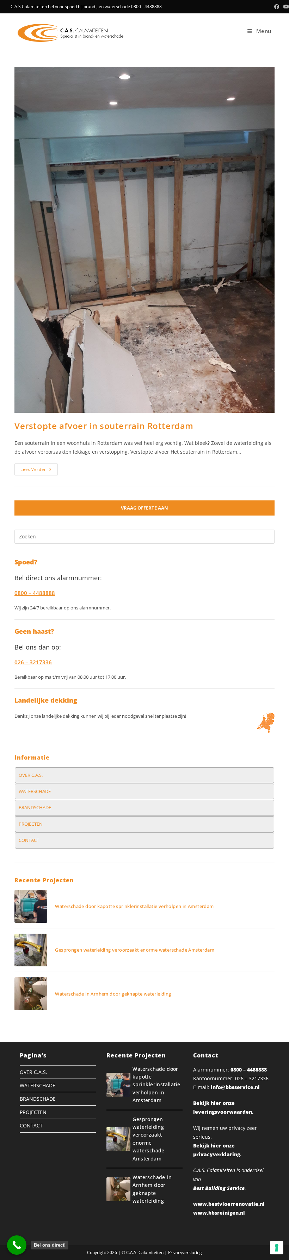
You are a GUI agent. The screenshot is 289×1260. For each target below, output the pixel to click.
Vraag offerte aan (144, 508)
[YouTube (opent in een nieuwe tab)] (285, 6)
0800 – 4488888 (248, 1069)
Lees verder (39, 470)
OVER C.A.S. (31, 775)
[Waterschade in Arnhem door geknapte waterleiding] (30, 993)
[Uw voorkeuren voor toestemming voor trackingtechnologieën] (276, 1247)
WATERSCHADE (35, 791)
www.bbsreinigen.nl (219, 1212)
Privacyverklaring (185, 1252)
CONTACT (29, 840)
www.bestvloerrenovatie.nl (229, 1204)
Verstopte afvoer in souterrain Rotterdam (103, 425)
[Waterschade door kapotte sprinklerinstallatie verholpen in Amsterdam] (30, 906)
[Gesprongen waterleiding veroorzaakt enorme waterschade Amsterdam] (30, 950)
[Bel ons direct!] (16, 1245)
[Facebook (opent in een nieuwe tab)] (276, 6)
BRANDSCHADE (35, 807)
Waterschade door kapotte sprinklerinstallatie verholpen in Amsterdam (134, 906)
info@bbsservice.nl (235, 1087)
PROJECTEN (31, 824)
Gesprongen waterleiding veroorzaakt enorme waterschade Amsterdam (134, 950)
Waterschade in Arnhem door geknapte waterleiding (113, 994)
